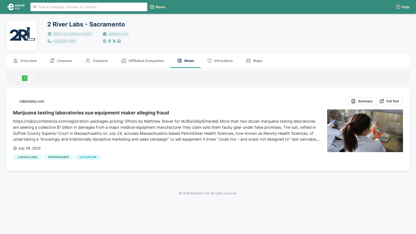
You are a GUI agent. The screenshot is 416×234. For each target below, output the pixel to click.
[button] (403, 7)
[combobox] (88, 7)
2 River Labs (27, 157)
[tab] (24, 61)
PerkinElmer (58, 157)
